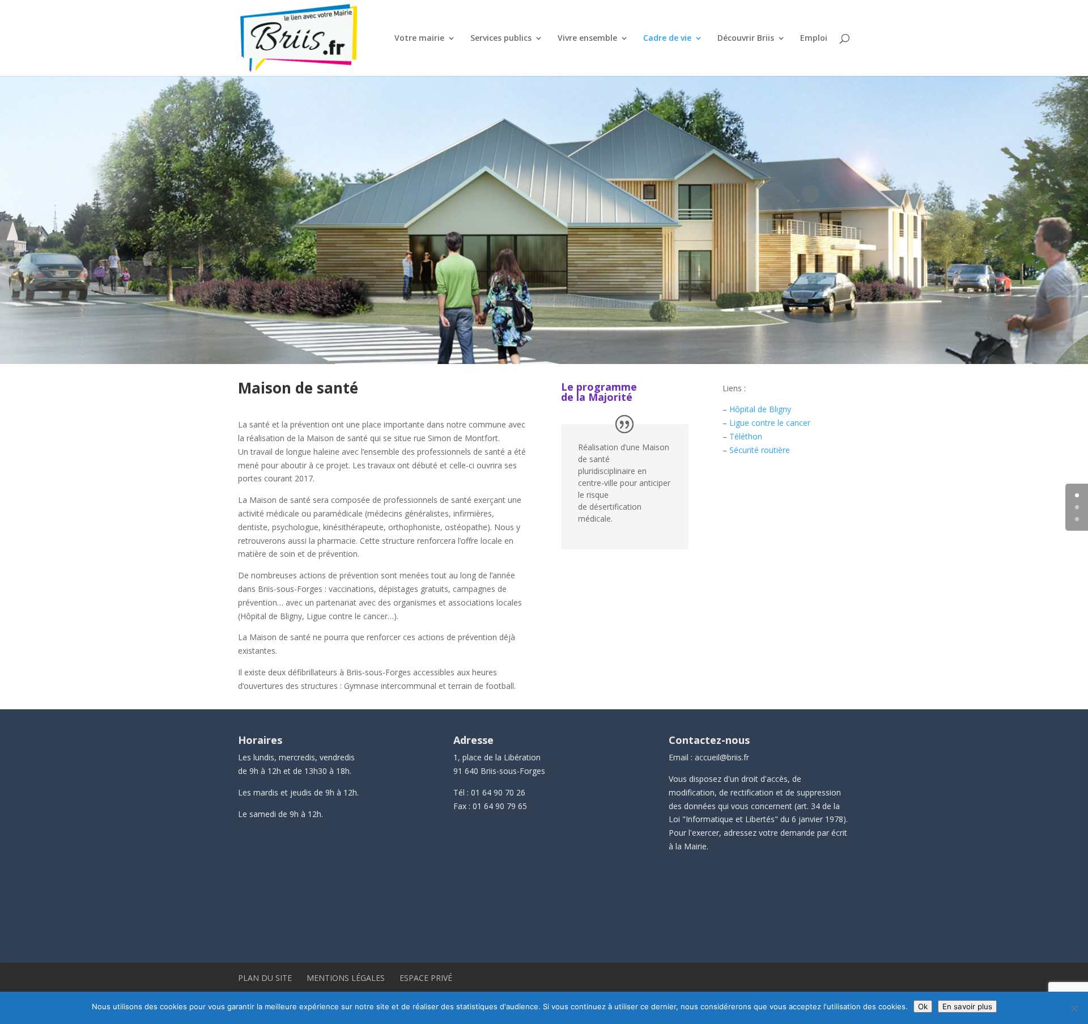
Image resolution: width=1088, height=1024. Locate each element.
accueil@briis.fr (722, 757)
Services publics (501, 38)
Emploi (813, 38)
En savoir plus (967, 1006)
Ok (923, 1006)
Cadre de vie (667, 38)
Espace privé (426, 977)
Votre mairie (419, 38)
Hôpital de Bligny (760, 409)
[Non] (1074, 1008)
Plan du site (265, 977)
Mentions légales (346, 977)
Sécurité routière (759, 450)
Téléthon (745, 436)
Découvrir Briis (745, 38)
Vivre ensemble (587, 38)
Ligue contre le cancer (769, 422)
